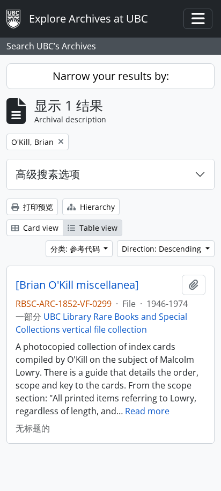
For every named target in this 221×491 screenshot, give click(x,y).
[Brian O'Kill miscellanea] (77, 285)
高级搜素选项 (48, 174)
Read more (147, 411)
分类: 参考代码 (76, 249)
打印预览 (37, 207)
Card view (39, 228)
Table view (97, 228)
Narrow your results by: (111, 76)
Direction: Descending (162, 249)
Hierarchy (96, 207)
